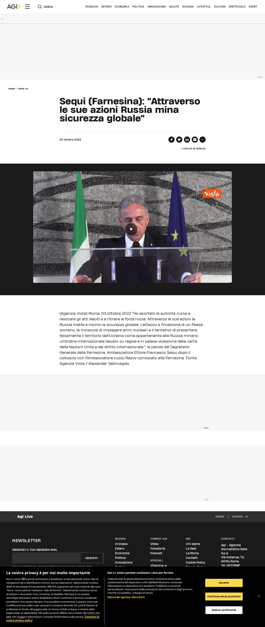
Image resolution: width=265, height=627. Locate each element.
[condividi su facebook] (171, 139)
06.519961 (233, 565)
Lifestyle (203, 6)
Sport (253, 6)
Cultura (220, 6)
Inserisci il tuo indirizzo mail (34, 550)
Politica (138, 6)
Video (154, 544)
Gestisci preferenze (224, 610)
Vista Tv (23, 88)
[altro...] (202, 139)
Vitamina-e (158, 565)
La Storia (192, 553)
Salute (174, 6)
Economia (122, 6)
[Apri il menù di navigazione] (27, 6)
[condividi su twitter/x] (179, 139)
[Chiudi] (259, 596)
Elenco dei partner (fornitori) (126, 597)
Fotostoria (157, 548)
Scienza (188, 6)
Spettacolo (237, 6)
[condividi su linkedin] (187, 139)
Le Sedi (191, 548)
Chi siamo (193, 544)
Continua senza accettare (224, 596)
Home (11, 88)
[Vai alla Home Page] (13, 6)
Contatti (192, 558)
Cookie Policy (195, 562)
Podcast (156, 553)
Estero (106, 6)
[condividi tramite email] (195, 139)
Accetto (224, 582)
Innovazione (156, 6)
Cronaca (91, 6)
